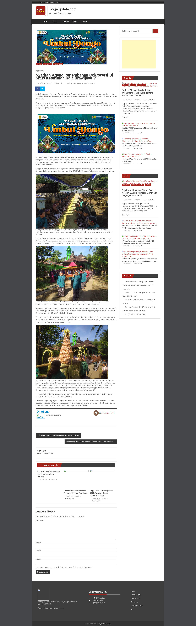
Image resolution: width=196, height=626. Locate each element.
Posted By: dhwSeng (43, 83)
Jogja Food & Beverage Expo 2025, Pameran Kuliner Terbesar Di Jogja (101, 493)
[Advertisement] (139, 54)
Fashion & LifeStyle (137, 185)
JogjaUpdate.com (62, 9)
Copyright (134, 602)
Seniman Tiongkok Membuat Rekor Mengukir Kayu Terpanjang (48, 474)
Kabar (45, 21)
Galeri (74, 21)
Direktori (65, 21)
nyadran (68, 83)
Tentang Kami (136, 595)
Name (38, 543)
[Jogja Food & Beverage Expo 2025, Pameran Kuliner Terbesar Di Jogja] (102, 479)
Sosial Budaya (58, 64)
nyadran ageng (76, 83)
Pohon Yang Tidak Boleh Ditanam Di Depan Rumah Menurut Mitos (89, 442)
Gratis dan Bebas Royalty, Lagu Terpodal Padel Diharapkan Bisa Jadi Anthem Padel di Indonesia (138, 285)
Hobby (148, 185)
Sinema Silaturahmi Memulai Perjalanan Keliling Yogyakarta (75, 492)
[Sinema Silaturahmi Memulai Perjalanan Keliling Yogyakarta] (76, 479)
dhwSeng (43, 411)
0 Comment (58, 83)
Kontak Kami (135, 598)
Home (133, 591)
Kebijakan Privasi (137, 605)
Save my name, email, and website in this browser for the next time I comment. (65, 567)
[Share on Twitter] (42, 89)
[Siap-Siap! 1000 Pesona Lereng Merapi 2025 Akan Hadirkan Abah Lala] (139, 124)
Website (38, 559)
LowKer (85, 21)
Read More (126, 117)
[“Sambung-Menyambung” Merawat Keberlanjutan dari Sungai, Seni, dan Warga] (139, 140)
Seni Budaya (47, 64)
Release (132, 85)
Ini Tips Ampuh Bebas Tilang (135, 314)
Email (38, 551)
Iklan (132, 609)
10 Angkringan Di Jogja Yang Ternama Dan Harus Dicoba (59, 435)
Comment (40, 520)
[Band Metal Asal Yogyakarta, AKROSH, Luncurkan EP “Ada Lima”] (139, 155)
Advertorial (126, 185)
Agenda (39, 64)
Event (55, 21)
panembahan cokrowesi (89, 83)
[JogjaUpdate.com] (38, 21)
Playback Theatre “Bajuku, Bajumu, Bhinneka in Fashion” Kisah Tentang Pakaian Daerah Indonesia (137, 93)
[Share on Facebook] (38, 89)
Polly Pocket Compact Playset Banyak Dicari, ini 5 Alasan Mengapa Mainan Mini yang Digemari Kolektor (139, 193)
